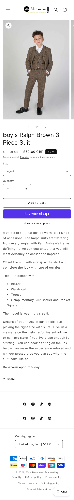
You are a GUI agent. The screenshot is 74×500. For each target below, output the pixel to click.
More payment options (37, 223)
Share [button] (11, 379)
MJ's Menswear (35, 472)
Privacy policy (53, 477)
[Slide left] (28, 126)
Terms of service (27, 483)
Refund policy (33, 477)
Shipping (24, 157)
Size (5, 163)
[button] (8, 9)
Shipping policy (50, 483)
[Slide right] (45, 126)
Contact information (39, 489)
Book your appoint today (21, 367)
